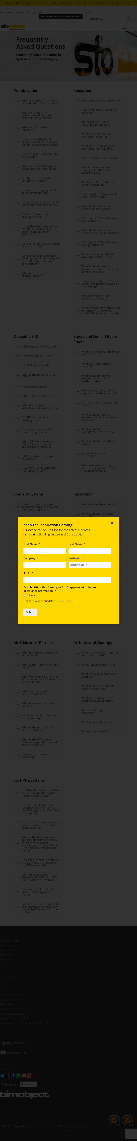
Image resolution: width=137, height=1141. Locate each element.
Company (30, 558)
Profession (76, 558)
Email (28, 572)
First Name (31, 544)
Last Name (76, 544)
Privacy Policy (64, 601)
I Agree (31, 595)
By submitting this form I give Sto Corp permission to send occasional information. (60, 589)
